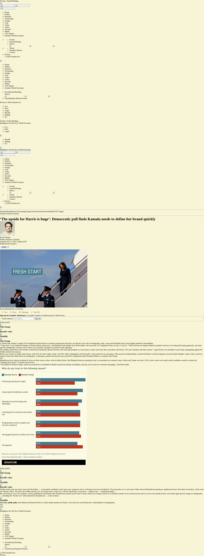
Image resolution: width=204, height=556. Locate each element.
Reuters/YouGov (36, 503)
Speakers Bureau (15, 50)
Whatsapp (24, 312)
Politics (7, 211)
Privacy (7, 55)
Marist (24, 503)
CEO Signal (59, 211)
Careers (12, 52)
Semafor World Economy (9, 214)
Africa (41, 211)
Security (47, 211)
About (11, 48)
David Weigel (5, 237)
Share (3, 247)
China (36, 211)
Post (5, 312)
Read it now (60, 315)
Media (52, 211)
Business (13, 211)
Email (14, 312)
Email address (7, 319)
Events (2, 1)
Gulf (32, 211)
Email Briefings (12, 1)
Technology (21, 211)
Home (2, 211)
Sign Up (37, 319)
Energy (28, 211)
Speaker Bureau (15, 98)
